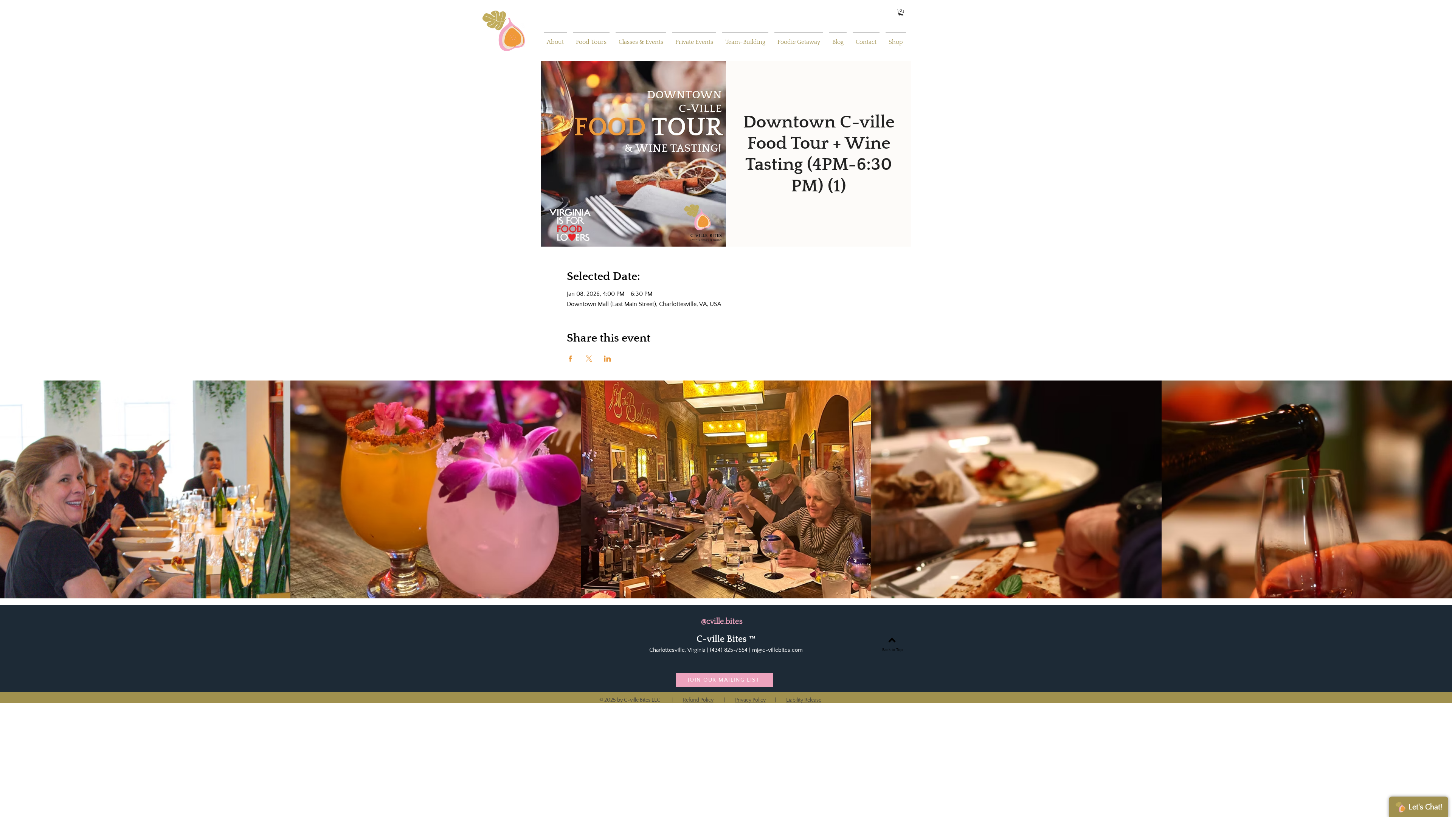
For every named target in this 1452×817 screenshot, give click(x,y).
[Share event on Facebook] (570, 359)
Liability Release (803, 700)
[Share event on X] (589, 359)
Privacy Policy (750, 700)
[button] (901, 12)
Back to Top (892, 650)
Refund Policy (698, 700)
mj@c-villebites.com (777, 650)
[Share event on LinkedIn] (607, 359)
